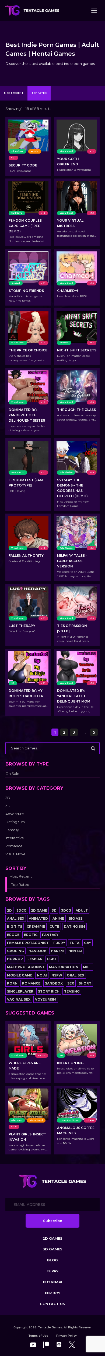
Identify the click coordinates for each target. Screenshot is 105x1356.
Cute (54, 926)
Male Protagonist (25, 967)
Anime (58, 918)
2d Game (39, 910)
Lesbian (35, 959)
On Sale (12, 773)
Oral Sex (75, 975)
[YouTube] (33, 1345)
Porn (12, 983)
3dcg (66, 910)
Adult (82, 910)
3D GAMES (52, 1249)
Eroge (13, 935)
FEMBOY (52, 1293)
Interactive (14, 838)
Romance (14, 846)
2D (7, 798)
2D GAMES (52, 1238)
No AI (42, 975)
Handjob (37, 951)
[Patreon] (46, 1345)
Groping (15, 951)
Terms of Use (38, 1336)
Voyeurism (45, 999)
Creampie (36, 926)
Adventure (14, 814)
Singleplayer (20, 991)
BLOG (52, 1260)
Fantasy (12, 830)
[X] (71, 1345)
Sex (70, 983)
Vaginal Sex (18, 999)
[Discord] (58, 1345)
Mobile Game (19, 975)
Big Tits (14, 926)
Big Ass (75, 918)
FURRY (52, 1271)
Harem (57, 951)
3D (7, 806)
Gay (87, 943)
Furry (59, 943)
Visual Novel (15, 854)
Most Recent (13, 92)
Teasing (72, 991)
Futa (74, 943)
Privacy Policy (66, 1336)
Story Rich (49, 991)
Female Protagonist (28, 943)
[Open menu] (94, 10)
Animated (38, 918)
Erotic (30, 935)
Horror (15, 959)
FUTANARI (52, 1282)
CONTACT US (52, 1304)
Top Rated (39, 92)
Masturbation (63, 967)
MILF (87, 967)
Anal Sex (15, 918)
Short (85, 983)
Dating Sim (15, 822)
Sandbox (54, 983)
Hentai (75, 951)
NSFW (56, 975)
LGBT (52, 959)
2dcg (21, 910)
